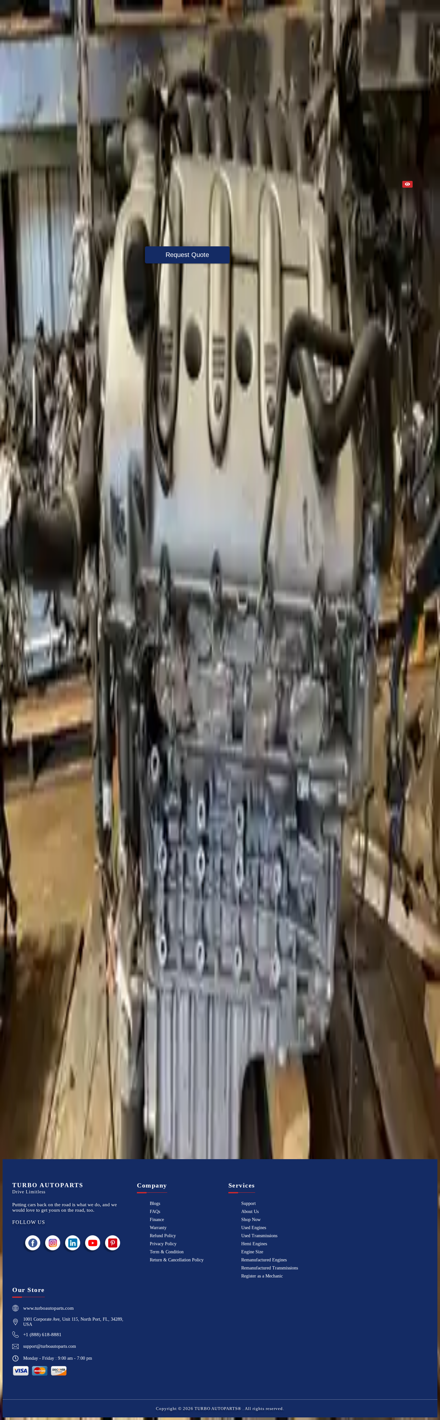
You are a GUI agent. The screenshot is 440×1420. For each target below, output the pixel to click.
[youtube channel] (92, 1243)
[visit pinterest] (112, 1243)
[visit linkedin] (72, 1243)
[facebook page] (32, 1243)
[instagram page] (52, 1243)
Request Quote (187, 254)
